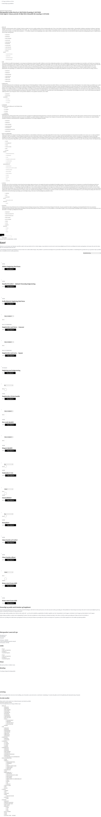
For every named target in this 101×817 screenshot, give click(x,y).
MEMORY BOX (7, 755)
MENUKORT (6, 708)
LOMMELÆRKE (9, 767)
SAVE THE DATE (7, 717)
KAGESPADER (7, 715)
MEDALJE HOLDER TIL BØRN (12, 775)
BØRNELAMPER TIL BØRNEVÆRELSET (14, 778)
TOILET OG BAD (7, 785)
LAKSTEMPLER (7, 716)
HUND (7, 807)
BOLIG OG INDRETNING (8, 239)
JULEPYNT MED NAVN (8, 803)
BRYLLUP (4, 705)
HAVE (5, 786)
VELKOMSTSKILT (9, 720)
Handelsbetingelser (6, 652)
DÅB (3, 726)
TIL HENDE (6, 743)
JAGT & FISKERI (7, 811)
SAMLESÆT (6, 793)
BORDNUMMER (7, 730)
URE (7, 782)
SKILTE (4, 52)
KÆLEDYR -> (7, 806)
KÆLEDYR (5, 201)
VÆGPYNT (8, 784)
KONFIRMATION (5, 747)
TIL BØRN (6, 745)
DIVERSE (6, 725)
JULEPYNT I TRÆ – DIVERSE (10, 815)
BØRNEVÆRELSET (6, 164)
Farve (3, 319)
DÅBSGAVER (6, 733)
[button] (51, 30)
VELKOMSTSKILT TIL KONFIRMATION (12, 756)
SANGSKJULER (7, 752)
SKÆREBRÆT (9, 763)
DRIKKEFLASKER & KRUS (11, 765)
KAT (7, 809)
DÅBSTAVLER (7, 734)
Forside (1, 239)
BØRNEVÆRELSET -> (8, 772)
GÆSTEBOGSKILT (10, 722)
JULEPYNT (4, 799)
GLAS (7, 764)
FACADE (6, 788)
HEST (7, 798)
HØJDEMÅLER (9, 773)
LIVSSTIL (4, 789)
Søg (0, 236)
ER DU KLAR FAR (9, 724)
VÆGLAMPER (9, 777)
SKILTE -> (6, 718)
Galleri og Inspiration (6, 650)
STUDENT (6, 746)
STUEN (5, 771)
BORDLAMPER (9, 776)
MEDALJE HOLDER (10, 795)
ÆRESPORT (8, 721)
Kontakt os (4, 651)
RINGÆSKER (6, 713)
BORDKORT (6, 707)
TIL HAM (6, 742)
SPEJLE (7, 780)
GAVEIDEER (5, 97)
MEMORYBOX (7, 735)
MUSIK (5, 812)
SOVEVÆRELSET (7, 769)
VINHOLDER (8, 768)
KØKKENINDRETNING (10, 762)
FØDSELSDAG (5, 737)
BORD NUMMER (7, 709)
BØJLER (7, 781)
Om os (3, 648)
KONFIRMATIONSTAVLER (9, 754)
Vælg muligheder (10, 269)
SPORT (4, 198)
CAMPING (6, 790)
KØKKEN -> (6, 760)
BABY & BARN (7, 805)
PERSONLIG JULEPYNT (8, 802)
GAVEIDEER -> (5, 741)
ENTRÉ (5, 759)
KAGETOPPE (6, 711)
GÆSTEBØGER (7, 712)
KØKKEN (4, 151)
